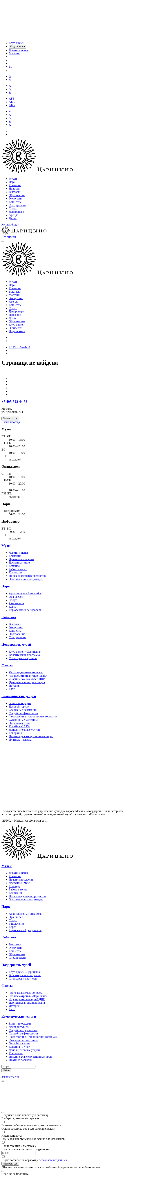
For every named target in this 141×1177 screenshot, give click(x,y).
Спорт (13, 208)
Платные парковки (20, 739)
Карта (12, 606)
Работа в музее (18, 569)
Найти (6, 1070)
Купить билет (10, 224)
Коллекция (15, 572)
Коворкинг (16, 733)
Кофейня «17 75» (19, 726)
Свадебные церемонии (23, 709)
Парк (12, 181)
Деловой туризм (19, 706)
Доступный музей (20, 562)
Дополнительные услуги (24, 729)
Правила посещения (21, 559)
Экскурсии (16, 198)
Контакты (15, 185)
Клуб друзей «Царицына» (25, 651)
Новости (14, 188)
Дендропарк (16, 211)
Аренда (13, 215)
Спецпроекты (17, 205)
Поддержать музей (16, 644)
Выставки (15, 191)
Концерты (15, 201)
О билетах (15, 328)
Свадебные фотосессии (23, 713)
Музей (13, 178)
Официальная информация (26, 579)
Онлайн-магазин (19, 723)
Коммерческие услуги (18, 696)
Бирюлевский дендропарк (25, 609)
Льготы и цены (18, 552)
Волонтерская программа (25, 654)
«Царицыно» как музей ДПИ (27, 679)
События (8, 617)
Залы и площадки (20, 703)
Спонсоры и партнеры (23, 658)
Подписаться (17, 331)
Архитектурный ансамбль (25, 593)
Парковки (15, 314)
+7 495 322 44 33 (14, 402)
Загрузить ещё (10, 1076)
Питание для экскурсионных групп (31, 736)
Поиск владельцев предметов (27, 575)
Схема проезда (10, 422)
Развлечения (16, 603)
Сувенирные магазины (23, 719)
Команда (14, 565)
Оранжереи (16, 596)
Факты (7, 665)
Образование (17, 195)
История (14, 685)
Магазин (14, 294)
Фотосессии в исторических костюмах (33, 716)
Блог (12, 688)
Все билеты (8, 236)
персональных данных (53, 1160)
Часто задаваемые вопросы (26, 672)
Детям (13, 218)
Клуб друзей (16, 324)
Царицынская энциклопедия (27, 682)
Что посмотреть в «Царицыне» (28, 675)
